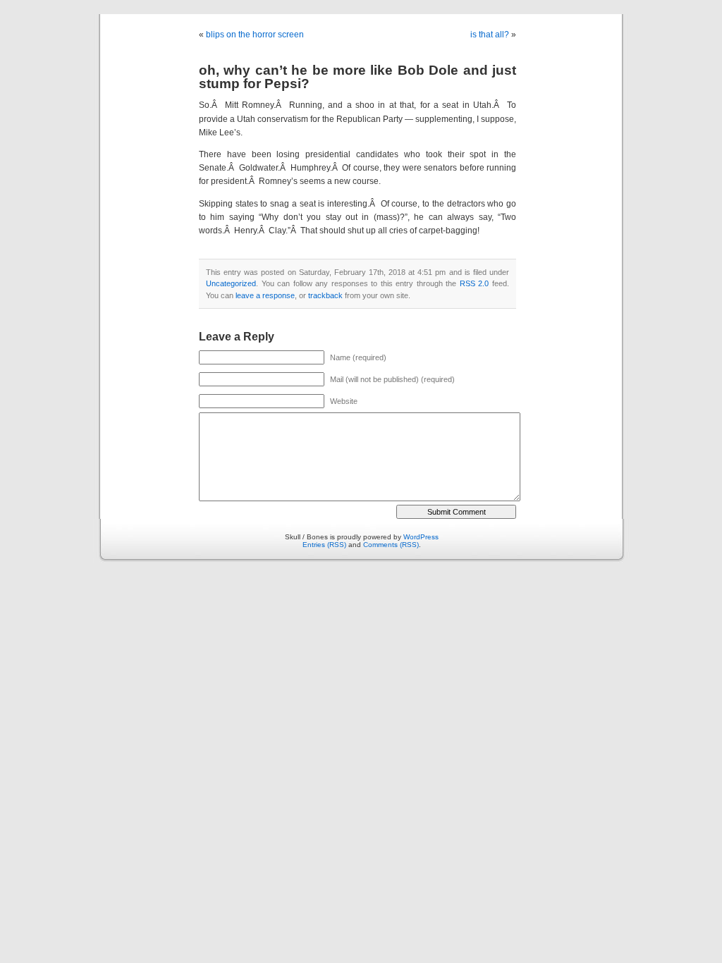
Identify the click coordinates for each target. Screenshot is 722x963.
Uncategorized (231, 283)
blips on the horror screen (255, 34)
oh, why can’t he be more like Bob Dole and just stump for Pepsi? (357, 77)
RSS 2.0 (474, 283)
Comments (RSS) (391, 544)
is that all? (489, 34)
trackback (325, 295)
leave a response (265, 295)
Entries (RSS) (324, 544)
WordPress (421, 537)
